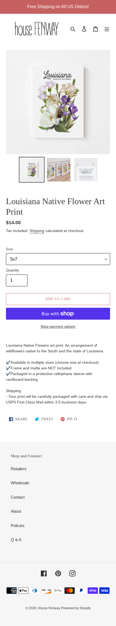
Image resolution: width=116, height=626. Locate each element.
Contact (18, 497)
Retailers (18, 468)
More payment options (58, 326)
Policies (18, 525)
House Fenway (49, 608)
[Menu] (106, 29)
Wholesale (20, 483)
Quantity (12, 270)
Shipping (36, 230)
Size (9, 249)
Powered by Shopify (76, 608)
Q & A (16, 539)
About (16, 511)
